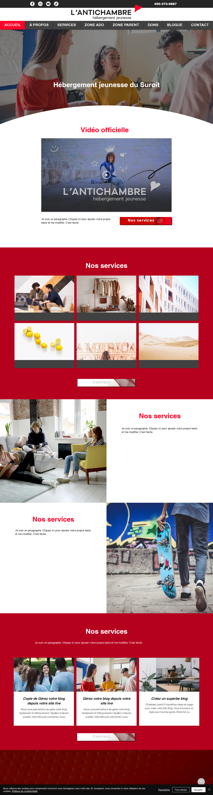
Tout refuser (181, 789)
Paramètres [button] (164, 789)
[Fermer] (209, 790)
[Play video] (106, 175)
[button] (44, 298)
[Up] (201, 781)
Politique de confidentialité (25, 791)
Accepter (198, 789)
